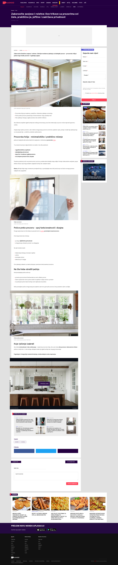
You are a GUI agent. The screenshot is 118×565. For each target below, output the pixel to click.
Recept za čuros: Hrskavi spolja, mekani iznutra (39, 514)
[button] (13, 504)
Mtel (12, 551)
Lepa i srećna (24, 50)
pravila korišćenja (94, 93)
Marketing (18, 561)
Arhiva (47, 561)
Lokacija (85, 70)
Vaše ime (85, 61)
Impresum (25, 561)
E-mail (85, 66)
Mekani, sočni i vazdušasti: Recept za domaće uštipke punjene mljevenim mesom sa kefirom (20, 516)
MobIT (12, 549)
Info (12, 543)
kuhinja (23, 442)
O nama (12, 561)
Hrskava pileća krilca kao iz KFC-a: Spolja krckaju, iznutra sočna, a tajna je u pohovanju (77, 516)
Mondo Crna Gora (42, 536)
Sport (12, 545)
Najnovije (13, 539)
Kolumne (13, 552)
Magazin (12, 10)
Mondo (12, 536)
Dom (16, 10)
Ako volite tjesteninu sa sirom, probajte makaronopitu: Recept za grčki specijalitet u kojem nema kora (59, 516)
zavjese (17, 442)
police (42, 231)
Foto (12, 554)
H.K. (18, 50)
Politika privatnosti (55, 561)
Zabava (26, 545)
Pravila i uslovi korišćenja (17, 562)
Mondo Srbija (28, 536)
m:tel (95, 561)
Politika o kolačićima (39, 561)
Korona (12, 541)
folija (54, 140)
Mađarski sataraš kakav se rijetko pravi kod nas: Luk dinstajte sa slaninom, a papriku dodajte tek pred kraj (97, 516)
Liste (26, 552)
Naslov (85, 56)
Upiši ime (16, 468)
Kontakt (31, 561)
